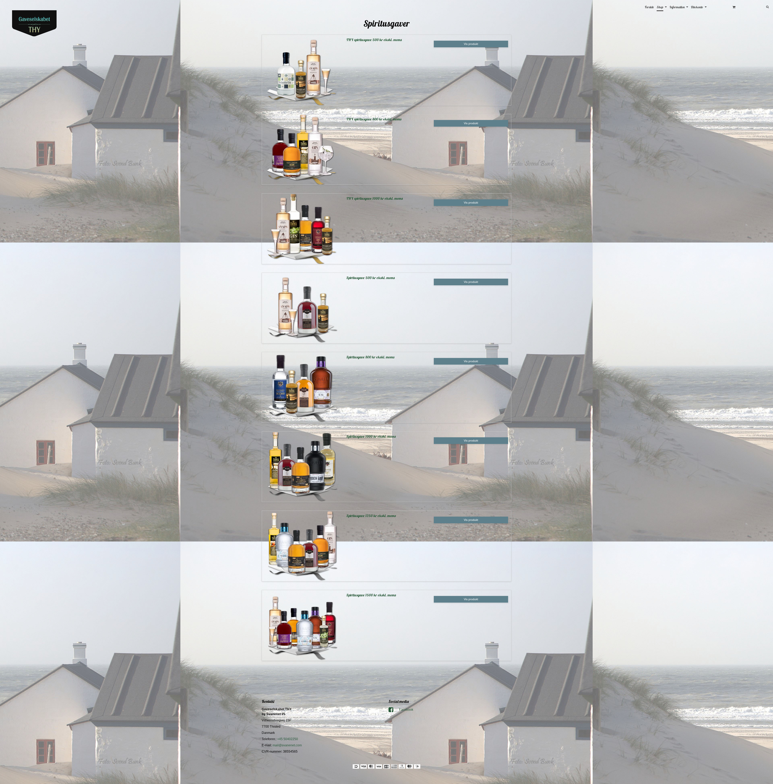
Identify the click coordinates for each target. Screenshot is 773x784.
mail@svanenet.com (287, 745)
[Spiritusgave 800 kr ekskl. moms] (302, 387)
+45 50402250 (287, 739)
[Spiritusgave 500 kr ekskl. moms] (302, 308)
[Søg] (757, 6)
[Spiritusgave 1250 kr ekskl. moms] (302, 546)
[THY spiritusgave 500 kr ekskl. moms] (302, 70)
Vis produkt (471, 44)
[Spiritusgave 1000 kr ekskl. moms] (302, 466)
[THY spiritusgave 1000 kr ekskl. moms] (302, 228)
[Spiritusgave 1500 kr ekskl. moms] (302, 625)
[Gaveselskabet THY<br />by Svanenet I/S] (34, 23)
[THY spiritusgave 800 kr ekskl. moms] (302, 149)
